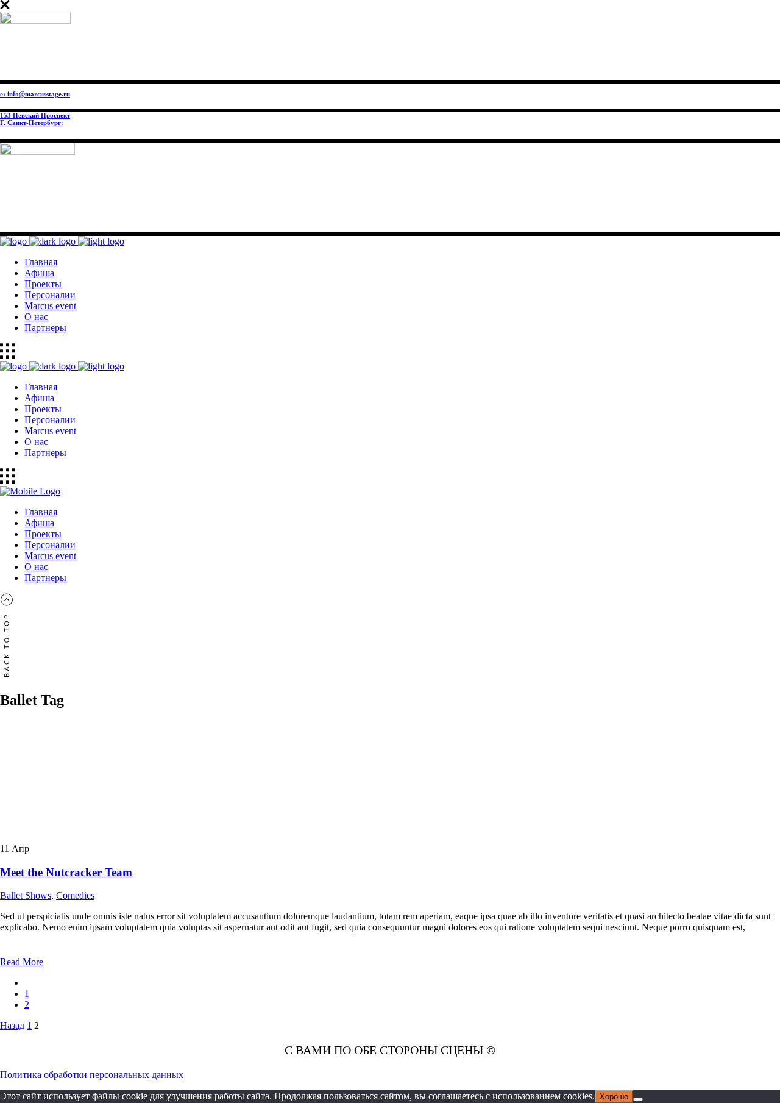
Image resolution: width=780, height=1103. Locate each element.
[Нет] (638, 1099)
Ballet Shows (25, 895)
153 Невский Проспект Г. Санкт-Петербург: (35, 119)
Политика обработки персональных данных (91, 1074)
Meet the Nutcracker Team (66, 872)
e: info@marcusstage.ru (35, 94)
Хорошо (614, 1096)
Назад (12, 1025)
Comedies (75, 895)
